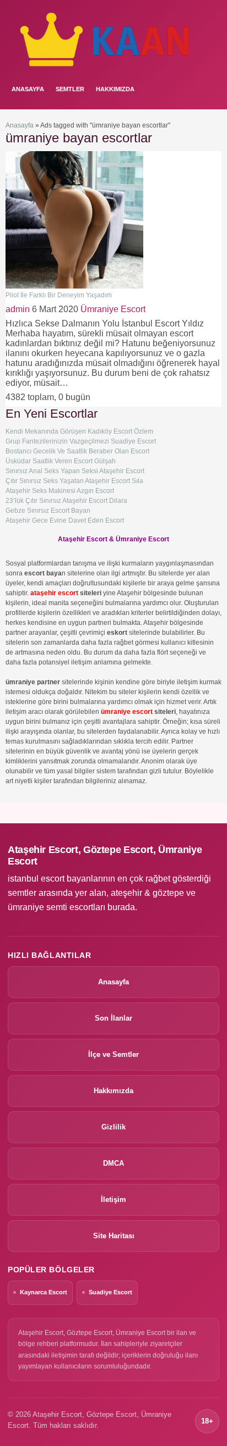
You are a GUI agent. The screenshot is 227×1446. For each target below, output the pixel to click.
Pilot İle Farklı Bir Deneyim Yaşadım (59, 295)
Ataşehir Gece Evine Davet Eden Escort (65, 520)
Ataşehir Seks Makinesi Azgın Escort (60, 491)
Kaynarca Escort (43, 1292)
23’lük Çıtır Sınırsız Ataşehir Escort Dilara (66, 501)
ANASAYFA (28, 89)
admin (18, 309)
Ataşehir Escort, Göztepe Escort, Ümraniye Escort (105, 855)
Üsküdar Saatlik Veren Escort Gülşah (61, 461)
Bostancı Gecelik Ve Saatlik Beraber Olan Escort (77, 451)
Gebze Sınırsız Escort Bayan (48, 510)
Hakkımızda (115, 89)
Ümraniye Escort (112, 309)
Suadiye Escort (110, 1292)
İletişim (113, 1199)
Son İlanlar (113, 1018)
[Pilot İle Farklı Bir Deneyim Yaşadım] (74, 286)
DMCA (113, 1163)
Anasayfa (20, 125)
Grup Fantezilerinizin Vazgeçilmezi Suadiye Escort (81, 441)
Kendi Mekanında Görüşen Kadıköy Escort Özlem (79, 431)
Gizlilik (113, 1127)
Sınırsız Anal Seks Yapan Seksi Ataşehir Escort (75, 471)
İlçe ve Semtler (113, 1054)
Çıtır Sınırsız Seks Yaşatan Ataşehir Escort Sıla (74, 481)
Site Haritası (113, 1236)
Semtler (70, 89)
